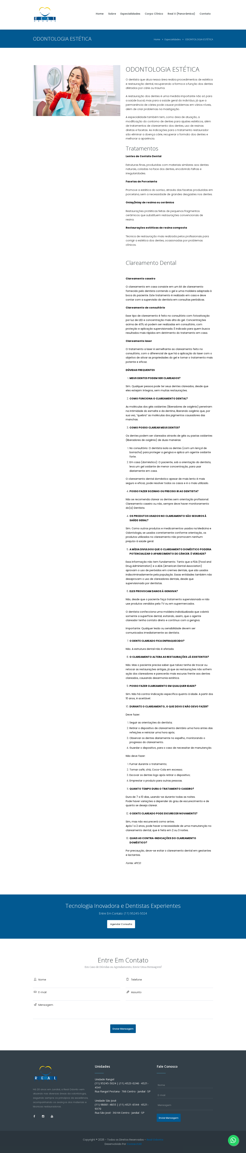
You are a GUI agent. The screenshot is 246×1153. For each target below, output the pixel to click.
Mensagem (45, 1005)
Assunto (136, 992)
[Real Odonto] (46, 14)
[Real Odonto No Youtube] (52, 1116)
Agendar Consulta (121, 924)
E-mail (42, 992)
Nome (42, 979)
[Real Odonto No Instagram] (43, 1116)
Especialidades (173, 39)
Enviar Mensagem (123, 1029)
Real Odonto (155, 1139)
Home (157, 39)
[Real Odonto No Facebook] (34, 1116)
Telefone (136, 979)
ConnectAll (134, 1144)
